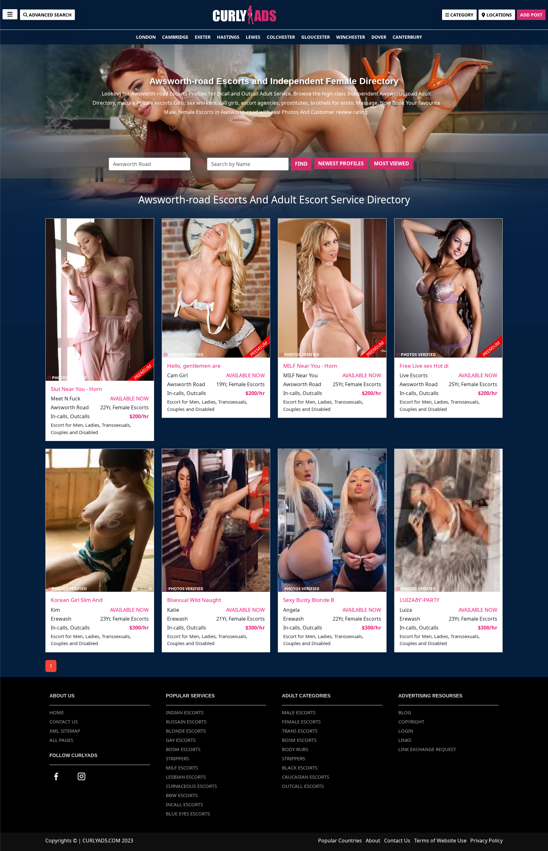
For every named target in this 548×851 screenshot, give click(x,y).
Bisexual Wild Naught (194, 600)
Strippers (177, 758)
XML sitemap (64, 731)
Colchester (281, 37)
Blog (404, 712)
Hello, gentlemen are (194, 365)
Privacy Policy (486, 840)
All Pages (61, 740)
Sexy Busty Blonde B (308, 600)
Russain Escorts (186, 721)
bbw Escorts (182, 795)
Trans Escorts (299, 731)
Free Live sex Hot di (424, 365)
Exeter (203, 37)
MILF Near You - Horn (310, 365)
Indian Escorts (185, 712)
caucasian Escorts (305, 777)
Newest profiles (341, 163)
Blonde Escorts (186, 731)
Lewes (254, 37)
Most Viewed (391, 163)
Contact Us (63, 721)
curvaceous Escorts (191, 786)
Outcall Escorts (303, 786)
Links (404, 740)
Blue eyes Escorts (188, 813)
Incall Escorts (184, 804)
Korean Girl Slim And (76, 600)
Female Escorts (301, 721)
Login (405, 731)
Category (461, 15)
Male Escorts (299, 712)
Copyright (411, 721)
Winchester (351, 37)
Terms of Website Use (440, 840)
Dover (379, 37)
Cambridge (176, 37)
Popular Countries (340, 840)
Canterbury (407, 37)
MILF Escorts (182, 767)
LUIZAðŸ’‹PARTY (420, 600)
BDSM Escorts (183, 749)
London (146, 37)
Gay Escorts (181, 740)
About (373, 840)
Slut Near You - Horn (76, 389)
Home (56, 712)
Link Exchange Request (427, 749)
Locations (498, 15)
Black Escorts (299, 767)
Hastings (229, 37)
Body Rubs (295, 749)
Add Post (531, 15)
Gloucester (316, 37)
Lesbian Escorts (186, 777)
